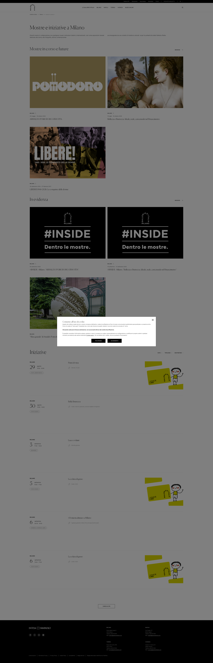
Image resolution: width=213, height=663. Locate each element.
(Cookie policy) (90, 335)
